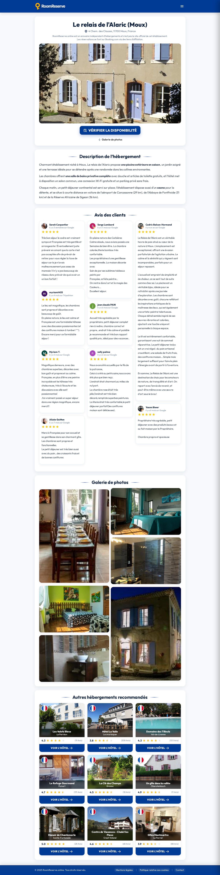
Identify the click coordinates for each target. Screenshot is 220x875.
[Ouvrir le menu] (182, 6)
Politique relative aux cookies (154, 870)
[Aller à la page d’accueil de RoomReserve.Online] (50, 6)
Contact (180, 870)
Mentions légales (124, 870)
